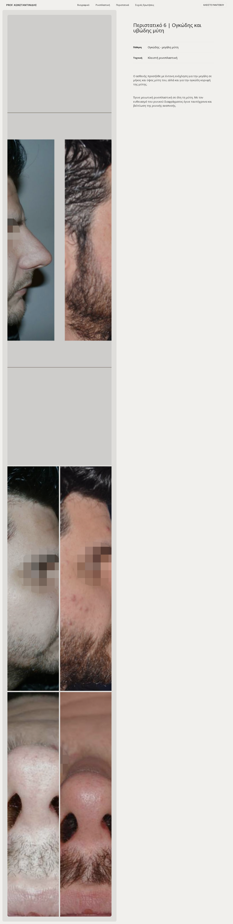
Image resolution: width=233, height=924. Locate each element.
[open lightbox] (59, 240)
